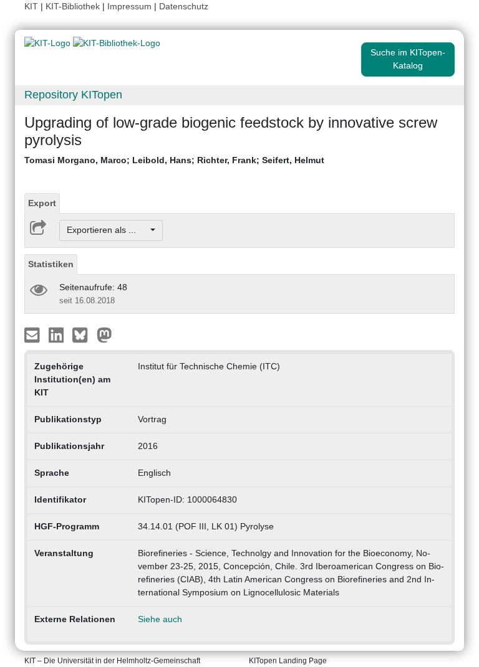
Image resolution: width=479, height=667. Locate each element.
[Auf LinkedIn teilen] (57, 334)
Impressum (129, 6)
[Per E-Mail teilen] (33, 334)
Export (42, 203)
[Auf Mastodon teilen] (104, 334)
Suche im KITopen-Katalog (407, 58)
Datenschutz (183, 6)
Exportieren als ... (107, 230)
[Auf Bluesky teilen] (83, 334)
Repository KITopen (73, 94)
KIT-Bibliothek (74, 6)
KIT (31, 6)
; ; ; (174, 160)
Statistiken (51, 264)
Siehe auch (160, 619)
